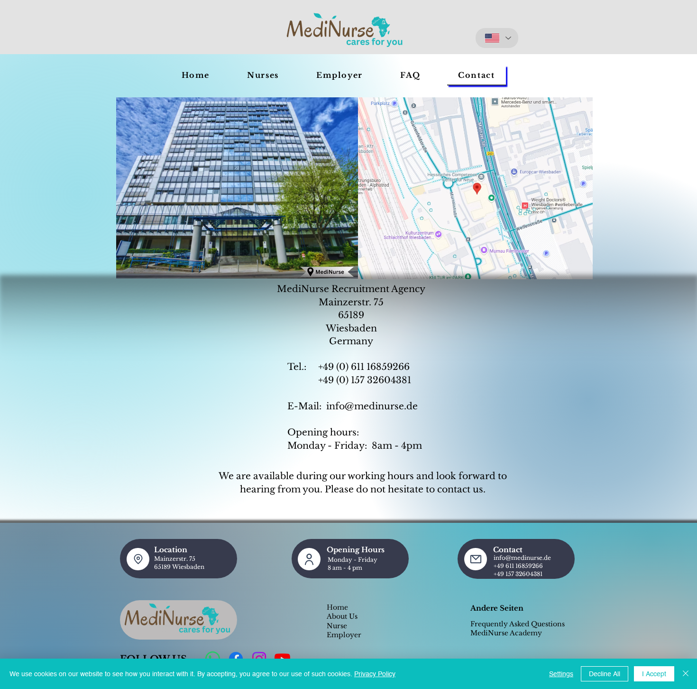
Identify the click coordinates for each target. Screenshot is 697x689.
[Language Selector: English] (497, 38)
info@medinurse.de (372, 406)
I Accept (654, 674)
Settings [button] (561, 674)
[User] (309, 559)
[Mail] (475, 559)
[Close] (685, 673)
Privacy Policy (374, 674)
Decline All (604, 674)
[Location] (138, 559)
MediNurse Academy (506, 633)
